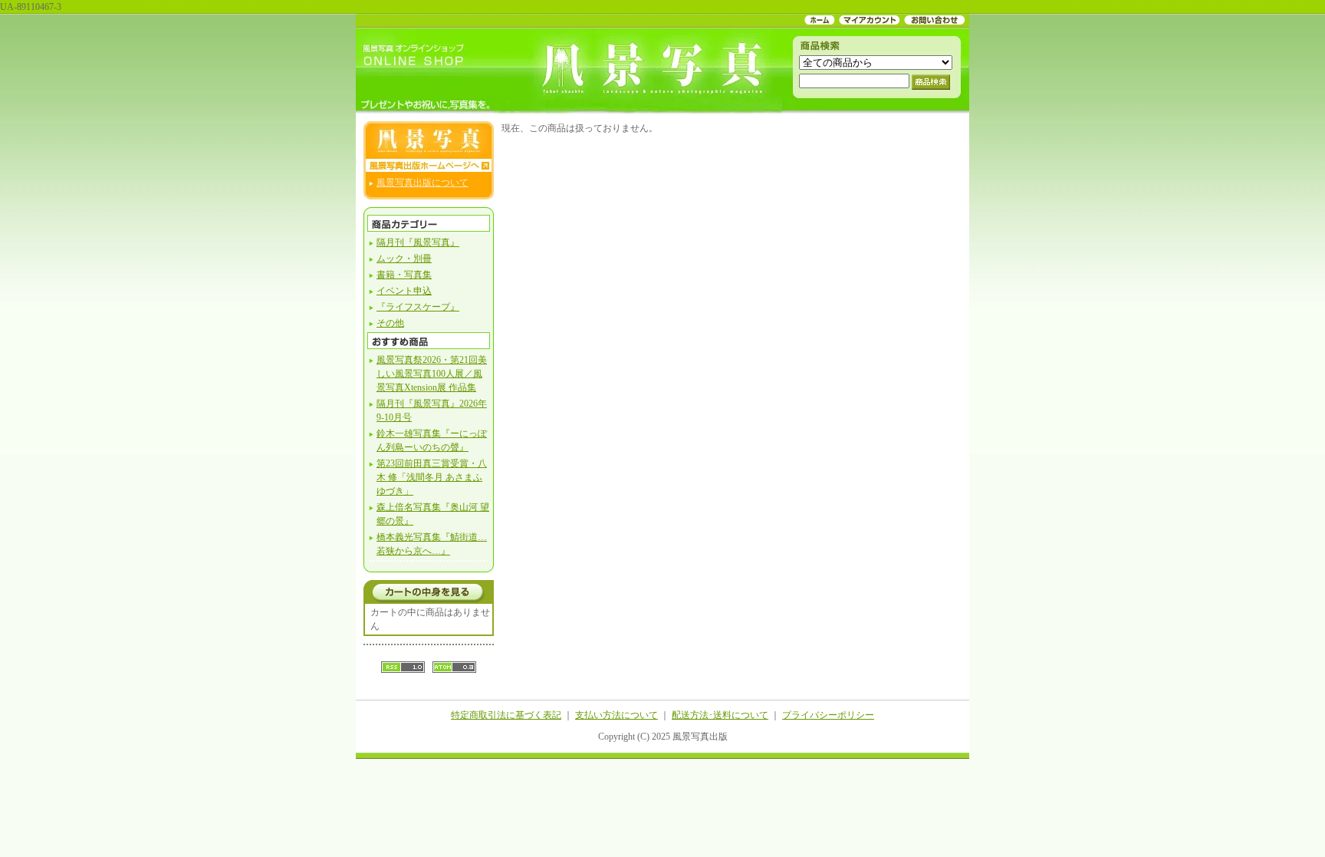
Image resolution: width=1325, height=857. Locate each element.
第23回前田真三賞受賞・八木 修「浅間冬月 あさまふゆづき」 (431, 477)
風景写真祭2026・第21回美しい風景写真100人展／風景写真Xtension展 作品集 (431, 373)
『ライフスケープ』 (417, 307)
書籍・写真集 (404, 274)
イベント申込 (404, 290)
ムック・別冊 (404, 258)
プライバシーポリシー (828, 715)
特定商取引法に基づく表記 (506, 715)
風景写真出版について (422, 182)
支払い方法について (616, 715)
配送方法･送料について (720, 715)
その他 (390, 323)
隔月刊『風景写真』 (417, 242)
